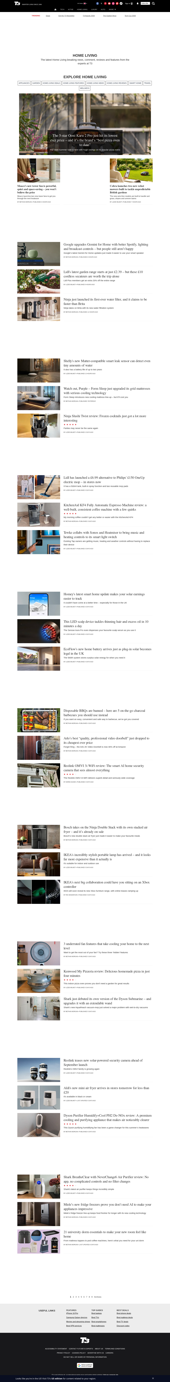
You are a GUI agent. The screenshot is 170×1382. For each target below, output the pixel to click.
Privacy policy (63, 1353)
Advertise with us (95, 1353)
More (111, 9)
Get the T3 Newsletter (66, 16)
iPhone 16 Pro (72, 1313)
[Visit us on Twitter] (101, 3)
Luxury (94, 9)
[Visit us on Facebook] (97, 3)
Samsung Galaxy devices (76, 1317)
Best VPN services (74, 1326)
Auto (103, 9)
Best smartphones (98, 1322)
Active (70, 9)
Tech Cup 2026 (130, 16)
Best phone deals (124, 1313)
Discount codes (123, 1326)
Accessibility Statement (56, 1349)
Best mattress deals (125, 1317)
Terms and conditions (115, 1349)
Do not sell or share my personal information (85, 1357)
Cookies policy (79, 1353)
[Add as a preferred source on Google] (85, 1365)
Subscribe (144, 3)
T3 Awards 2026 (89, 16)
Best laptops (96, 1313)
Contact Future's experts (81, 1349)
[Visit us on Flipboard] (117, 3)
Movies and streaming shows (78, 1322)
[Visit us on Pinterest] (105, 3)
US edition (56, 1378)
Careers (109, 1353)
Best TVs (95, 1317)
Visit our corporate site (110, 1375)
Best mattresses (98, 1326)
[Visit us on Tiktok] (121, 3)
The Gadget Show (109, 16)
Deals (48, 16)
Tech (62, 9)
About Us (99, 1349)
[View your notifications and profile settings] (137, 3)
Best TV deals (122, 1322)
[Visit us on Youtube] (109, 3)
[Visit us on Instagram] (113, 3)
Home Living (82, 9)
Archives (97, 1297)
